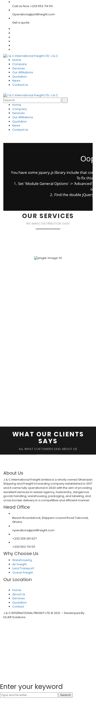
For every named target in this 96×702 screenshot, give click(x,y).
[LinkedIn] (13, 37)
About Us (18, 594)
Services (18, 598)
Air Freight (19, 564)
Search (65, 695)
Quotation (19, 602)
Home (16, 590)
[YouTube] (13, 45)
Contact (18, 606)
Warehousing (22, 560)
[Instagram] (13, 49)
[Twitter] (13, 29)
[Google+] (13, 41)
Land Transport (23, 568)
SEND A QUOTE (17, 403)
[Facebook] (13, 33)
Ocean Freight (22, 572)
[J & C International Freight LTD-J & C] (30, 56)
